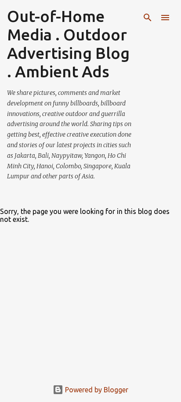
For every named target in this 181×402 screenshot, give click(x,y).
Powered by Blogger (95, 390)
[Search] (147, 17)
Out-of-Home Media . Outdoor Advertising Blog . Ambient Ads (68, 43)
